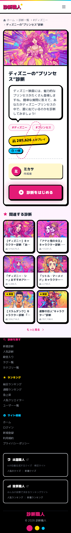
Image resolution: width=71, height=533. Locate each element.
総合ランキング (12, 384)
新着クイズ (30, 470)
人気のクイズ (14, 470)
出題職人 (18, 460)
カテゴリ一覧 (11, 367)
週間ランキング (12, 389)
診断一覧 (24, 20)
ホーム (10, 20)
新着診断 (8, 346)
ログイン (8, 427)
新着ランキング (35, 497)
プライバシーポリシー (16, 443)
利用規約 (8, 438)
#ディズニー (40, 20)
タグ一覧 (8, 362)
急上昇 (7, 395)
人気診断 (8, 351)
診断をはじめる (40, 192)
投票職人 (18, 486)
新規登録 (8, 433)
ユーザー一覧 (11, 405)
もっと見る (33, 329)
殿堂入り (8, 357)
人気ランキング (15, 497)
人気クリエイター (13, 400)
